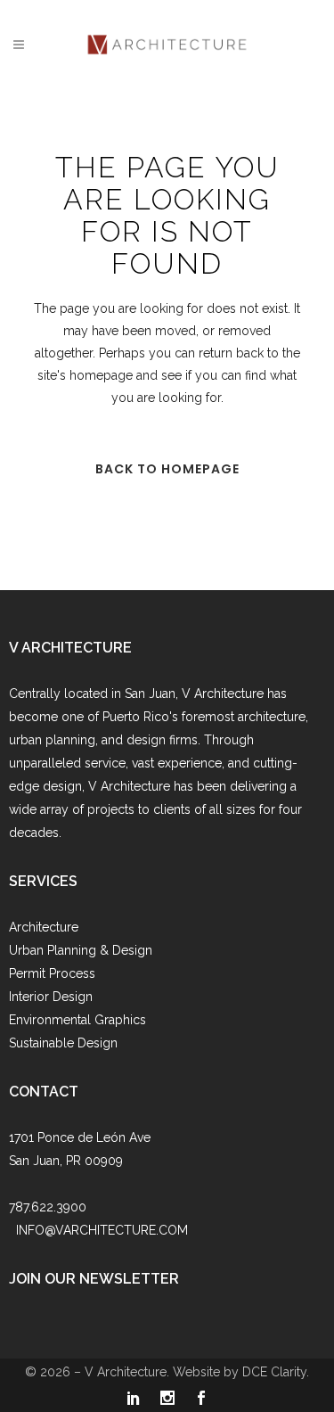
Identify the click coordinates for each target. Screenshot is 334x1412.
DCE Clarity (274, 1372)
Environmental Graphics (77, 1020)
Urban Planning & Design (80, 950)
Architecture (43, 927)
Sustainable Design (63, 1043)
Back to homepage (167, 469)
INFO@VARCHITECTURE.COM (102, 1230)
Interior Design (51, 996)
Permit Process (52, 973)
